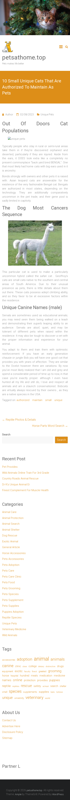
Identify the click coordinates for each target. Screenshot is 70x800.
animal (41, 659)
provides (42, 680)
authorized (23, 400)
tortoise (59, 692)
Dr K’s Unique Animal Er (16, 484)
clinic (18, 666)
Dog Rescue (9, 535)
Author (9, 114)
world (47, 698)
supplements (30, 691)
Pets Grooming (11, 588)
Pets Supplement (12, 600)
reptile (6, 686)
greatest (42, 671)
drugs (60, 666)
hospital (14, 675)
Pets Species (10, 594)
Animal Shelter (11, 529)
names (6, 680)
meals (34, 675)
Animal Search (11, 523)
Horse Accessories (14, 553)
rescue (26, 685)
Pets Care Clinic (11, 576)
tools (53, 692)
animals (58, 659)
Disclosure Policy (12, 732)
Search (6, 434)
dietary (41, 666)
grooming (54, 671)
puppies (54, 680)
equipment (7, 671)
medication (45, 675)
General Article (11, 547)
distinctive (50, 666)
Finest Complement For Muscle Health (25, 490)
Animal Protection (13, 518)
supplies (44, 691)
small (48, 400)
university (19, 698)
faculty (27, 671)
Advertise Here (11, 726)
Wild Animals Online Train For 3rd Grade (25, 472)
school (46, 686)
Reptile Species (12, 617)
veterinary (34, 697)
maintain (37, 400)
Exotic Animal (10, 541)
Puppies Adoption (13, 611)
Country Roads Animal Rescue (20, 478)
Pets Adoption (10, 565)
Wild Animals (9, 635)
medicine (59, 675)
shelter (63, 686)
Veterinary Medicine (14, 629)
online (17, 680)
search (54, 686)
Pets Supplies (10, 605)
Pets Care (8, 570)
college (33, 666)
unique (58, 400)
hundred (24, 675)
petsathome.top (24, 57)
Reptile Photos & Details (19, 419)
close (25, 666)
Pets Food (8, 582)
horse (5, 675)
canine (7, 666)
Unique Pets (47, 114)
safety (37, 686)
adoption (24, 659)
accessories (8, 659)
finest (34, 671)
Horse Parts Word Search (50, 425)
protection (30, 680)
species (15, 691)
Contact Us (9, 720)
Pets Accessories (13, 559)
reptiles (15, 686)
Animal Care (9, 512)
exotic (19, 671)
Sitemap (7, 738)
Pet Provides (10, 466)
